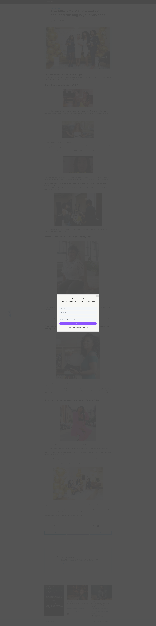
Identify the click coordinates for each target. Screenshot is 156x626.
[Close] (97, 296)
